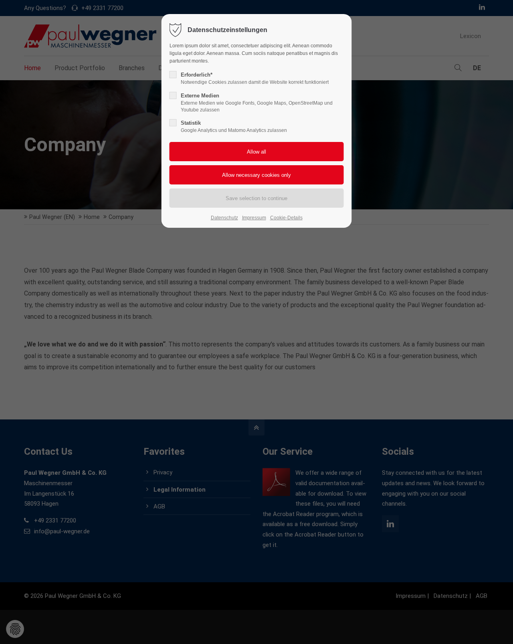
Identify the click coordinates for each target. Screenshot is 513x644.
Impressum (254, 218)
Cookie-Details (286, 218)
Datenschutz (224, 218)
